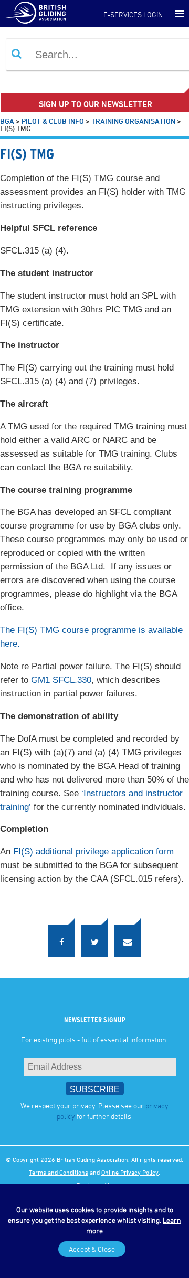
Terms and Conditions (58, 1167)
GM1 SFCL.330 (61, 680)
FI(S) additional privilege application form (93, 852)
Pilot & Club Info (53, 121)
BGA (7, 121)
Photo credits (95, 1180)
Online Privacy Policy (130, 1167)
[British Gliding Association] (34, 12)
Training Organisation (133, 121)
